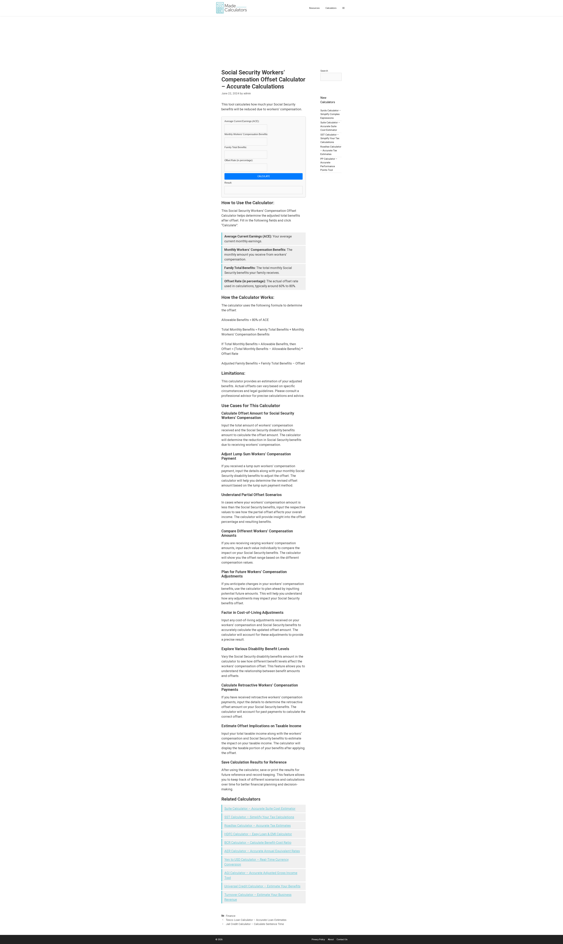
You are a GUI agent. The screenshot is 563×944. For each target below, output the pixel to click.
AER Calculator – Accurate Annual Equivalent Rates (262, 851)
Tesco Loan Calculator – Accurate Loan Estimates (256, 920)
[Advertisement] (281, 38)
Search (324, 70)
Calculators (330, 8)
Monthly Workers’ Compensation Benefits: (246, 134)
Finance (230, 915)
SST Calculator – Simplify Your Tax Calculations (259, 817)
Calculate (263, 176)
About (331, 939)
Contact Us (342, 939)
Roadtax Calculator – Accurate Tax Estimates (257, 825)
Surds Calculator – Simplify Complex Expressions (330, 114)
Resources (314, 8)
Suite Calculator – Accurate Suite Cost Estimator (259, 808)
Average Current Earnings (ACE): (241, 121)
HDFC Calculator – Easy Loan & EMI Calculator (258, 834)
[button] (343, 8)
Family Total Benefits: (235, 147)
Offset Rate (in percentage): (238, 160)
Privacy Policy (318, 939)
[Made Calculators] (232, 8)
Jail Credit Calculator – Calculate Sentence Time (255, 924)
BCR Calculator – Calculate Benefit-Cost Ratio (257, 842)
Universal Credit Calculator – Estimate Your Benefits (262, 886)
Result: (228, 183)
